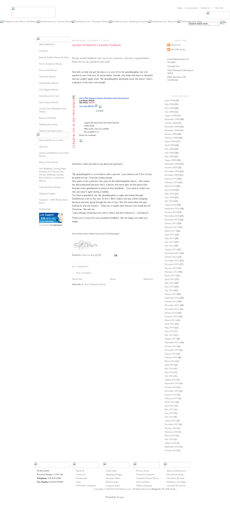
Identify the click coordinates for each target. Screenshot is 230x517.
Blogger (120, 497)
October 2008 (171, 123)
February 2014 (171, 357)
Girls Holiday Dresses (49, 83)
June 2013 (169, 331)
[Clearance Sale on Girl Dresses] (38, 50)
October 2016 (171, 450)
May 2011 (169, 238)
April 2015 (170, 405)
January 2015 (171, 394)
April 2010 (170, 190)
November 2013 (172, 350)
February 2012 (171, 272)
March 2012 (170, 275)
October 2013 (171, 346)
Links (78, 482)
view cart (218, 8)
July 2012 (169, 290)
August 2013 (170, 338)
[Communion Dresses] (38, 63)
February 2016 (171, 432)
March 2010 (170, 186)
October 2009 (171, 167)
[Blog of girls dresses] (38, 162)
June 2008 (169, 108)
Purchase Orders (113, 478)
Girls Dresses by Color (49, 96)
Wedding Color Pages (176, 482)
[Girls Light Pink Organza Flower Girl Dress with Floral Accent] (73, 147)
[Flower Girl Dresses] (38, 70)
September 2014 (172, 383)
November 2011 (172, 260)
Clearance (43, 51)
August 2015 (170, 420)
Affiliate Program (144, 485)
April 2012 (170, 279)
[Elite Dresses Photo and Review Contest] (38, 140)
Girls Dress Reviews (176, 478)
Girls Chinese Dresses (49, 102)
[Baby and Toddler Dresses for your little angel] (38, 57)
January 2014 (171, 353)
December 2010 (172, 219)
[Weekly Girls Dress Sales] (38, 130)
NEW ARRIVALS (47, 44)
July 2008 (169, 112)
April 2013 (170, 324)
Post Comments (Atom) (95, 284)
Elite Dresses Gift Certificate (176, 78)
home (179, 8)
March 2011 (170, 231)
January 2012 (171, 268)
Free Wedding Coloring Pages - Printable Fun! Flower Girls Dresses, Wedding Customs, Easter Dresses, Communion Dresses (53, 174)
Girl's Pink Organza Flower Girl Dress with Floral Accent (104, 98)
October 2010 (171, 212)
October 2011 (171, 257)
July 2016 (169, 439)
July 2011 (169, 245)
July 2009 (169, 156)
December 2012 (172, 309)
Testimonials (45, 209)
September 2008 (172, 119)
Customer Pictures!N (176, 485)
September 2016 (172, 446)
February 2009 (171, 137)
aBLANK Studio (178, 49)
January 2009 (171, 134)
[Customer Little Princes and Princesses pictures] (38, 187)
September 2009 (172, 164)
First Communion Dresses (50, 63)
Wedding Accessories (48, 124)
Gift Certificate (143, 482)
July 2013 (169, 335)
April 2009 (170, 145)
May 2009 (169, 149)
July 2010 (169, 201)
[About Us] (38, 146)
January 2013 (171, 312)
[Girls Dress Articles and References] (38, 153)
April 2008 (170, 100)
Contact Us (173, 66)
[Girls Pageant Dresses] (38, 89)
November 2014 (172, 391)
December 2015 (172, 424)
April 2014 (170, 365)
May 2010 (169, 193)
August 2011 (170, 249)
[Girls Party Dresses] (38, 76)
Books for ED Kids (47, 118)
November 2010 (172, 216)
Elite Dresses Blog (175, 474)
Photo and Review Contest (51, 140)
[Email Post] (115, 255)
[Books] (38, 118)
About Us (43, 146)
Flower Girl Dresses (48, 70)
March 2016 (170, 435)
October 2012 (171, 301)
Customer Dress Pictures (50, 187)
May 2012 (169, 283)
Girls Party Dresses (47, 76)
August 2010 (170, 204)
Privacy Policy (143, 470)
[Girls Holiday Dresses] (38, 83)
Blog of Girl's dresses (48, 162)
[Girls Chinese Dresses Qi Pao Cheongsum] (38, 102)
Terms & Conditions (145, 474)
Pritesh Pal (175, 45)
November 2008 (172, 126)
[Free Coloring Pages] (38, 168)
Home (113, 279)
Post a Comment (83, 273)
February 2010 (171, 182)
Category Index (113, 485)
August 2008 (170, 115)
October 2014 (171, 387)
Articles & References (176, 470)
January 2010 (171, 178)
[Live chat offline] (51, 222)
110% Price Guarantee (86, 485)
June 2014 (169, 372)
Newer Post (77, 279)
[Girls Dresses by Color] (38, 96)
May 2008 (169, 104)
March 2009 (170, 141)
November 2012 (172, 305)
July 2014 (169, 376)
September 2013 (172, 342)
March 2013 (170, 320)
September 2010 (172, 208)
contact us (205, 8)
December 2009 (172, 175)
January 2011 (171, 223)
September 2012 (172, 297)
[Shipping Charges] (38, 193)
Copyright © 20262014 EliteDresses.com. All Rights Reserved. (122, 489)
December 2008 (172, 130)
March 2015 (170, 402)
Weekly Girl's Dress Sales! (50, 131)
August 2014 (170, 379)
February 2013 (171, 316)
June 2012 (169, 286)
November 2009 (172, 171)
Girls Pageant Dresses (48, 89)
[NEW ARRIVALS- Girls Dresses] (38, 44)
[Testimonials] (38, 209)
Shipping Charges (47, 193)
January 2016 (171, 428)
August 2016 (170, 443)
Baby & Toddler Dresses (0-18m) (54, 57)
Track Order (111, 470)
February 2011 (171, 227)
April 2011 (170, 234)
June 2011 (169, 242)
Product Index (112, 482)
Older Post (148, 279)
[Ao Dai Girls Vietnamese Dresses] (38, 108)
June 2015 (169, 413)
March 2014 (170, 361)
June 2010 (169, 197)
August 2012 (170, 294)
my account (191, 8)
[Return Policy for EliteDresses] (38, 199)
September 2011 (172, 253)
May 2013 (169, 327)
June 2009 (169, 152)
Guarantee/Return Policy (147, 478)
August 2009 (170, 160)
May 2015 (169, 409)
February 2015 (171, 398)
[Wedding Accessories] (38, 124)
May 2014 (169, 368)
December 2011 (172, 264)
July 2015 (169, 417)
